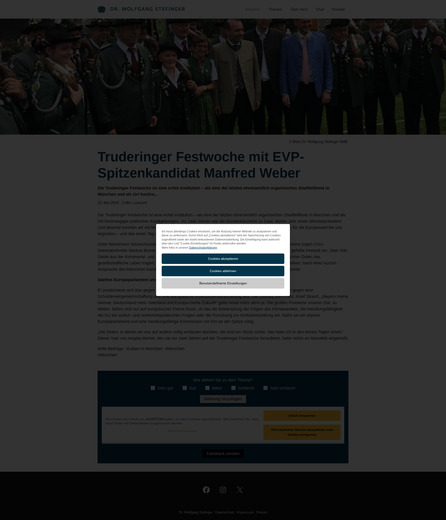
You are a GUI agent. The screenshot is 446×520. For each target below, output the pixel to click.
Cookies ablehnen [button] (223, 271)
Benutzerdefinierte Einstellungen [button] (223, 283)
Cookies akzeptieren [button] (223, 258)
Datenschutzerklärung (203, 247)
